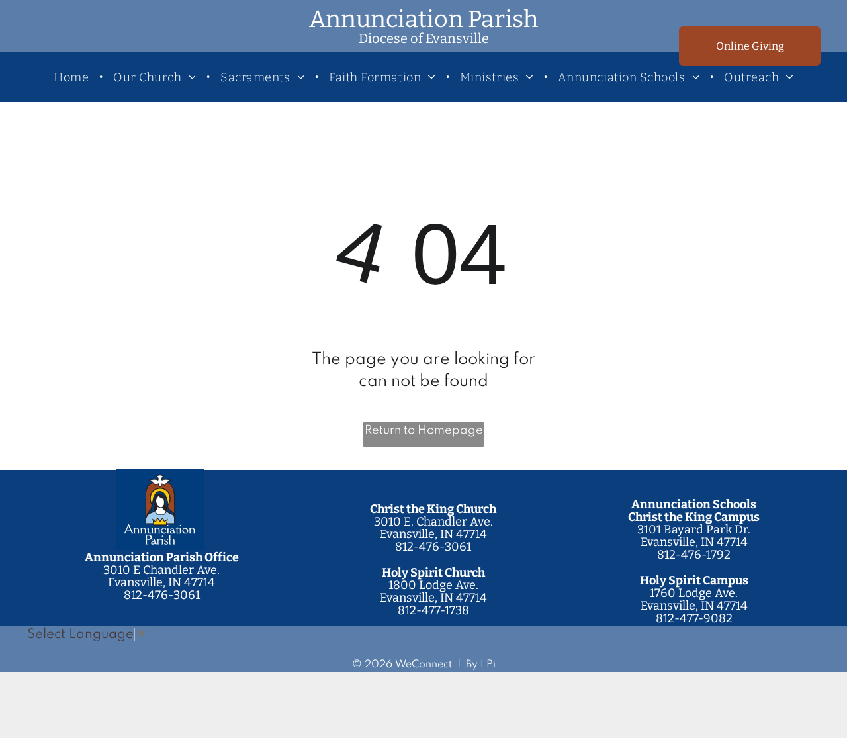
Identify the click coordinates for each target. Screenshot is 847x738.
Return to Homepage (424, 430)
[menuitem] (73, 77)
